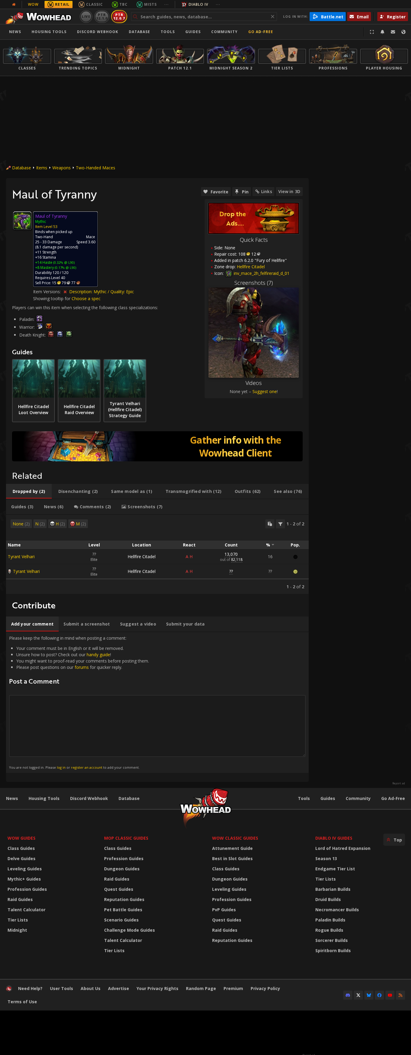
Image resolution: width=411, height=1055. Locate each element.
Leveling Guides (25, 869)
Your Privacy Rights (157, 988)
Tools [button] (168, 31)
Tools (304, 798)
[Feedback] (392, 31)
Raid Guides (20, 899)
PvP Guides (224, 909)
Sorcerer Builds (331, 940)
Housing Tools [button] (49, 31)
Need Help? (30, 988)
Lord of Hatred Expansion (342, 848)
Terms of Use (22, 1001)
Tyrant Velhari (21, 556)
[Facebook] (379, 995)
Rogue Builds (329, 930)
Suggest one (264, 391)
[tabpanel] (157, 554)
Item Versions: (47, 291)
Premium (233, 988)
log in (61, 767)
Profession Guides (27, 889)
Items (41, 168)
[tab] (29, 491)
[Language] (403, 31)
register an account (86, 767)
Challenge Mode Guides (129, 930)
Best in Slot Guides (232, 858)
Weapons (61, 168)
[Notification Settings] (382, 31)
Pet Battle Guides (123, 909)
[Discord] (347, 995)
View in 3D (289, 191)
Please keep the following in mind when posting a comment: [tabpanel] (79, 702)
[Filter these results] (280, 523)
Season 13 (326, 858)
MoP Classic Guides (126, 838)
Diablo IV (198, 4)
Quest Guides (118, 889)
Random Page (201, 988)
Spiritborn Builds (333, 950)
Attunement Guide (232, 848)
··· (166, 4)
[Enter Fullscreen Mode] (371, 31)
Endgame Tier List (335, 869)
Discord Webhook (97, 31)
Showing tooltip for (52, 298)
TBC (123, 4)
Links (266, 191)
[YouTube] (389, 995)
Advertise (118, 988)
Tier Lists (18, 920)
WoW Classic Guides (235, 838)
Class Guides (21, 848)
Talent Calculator (26, 909)
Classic (94, 4)
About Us (90, 988)
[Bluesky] (368, 995)
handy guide (98, 654)
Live (86, 16)
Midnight (17, 930)
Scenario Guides (121, 920)
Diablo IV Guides (333, 838)
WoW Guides (22, 838)
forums (82, 667)
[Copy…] (269, 523)
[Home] (40, 16)
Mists (150, 4)
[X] (358, 995)
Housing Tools (44, 798)
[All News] (14, 4)
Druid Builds (328, 899)
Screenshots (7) (253, 282)
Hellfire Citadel (142, 556)
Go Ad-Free (260, 31)
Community (224, 31)
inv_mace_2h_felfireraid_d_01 (261, 273)
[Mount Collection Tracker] (157, 446)
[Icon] (22, 220)
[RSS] (400, 995)
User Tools (61, 988)
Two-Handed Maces (95, 168)
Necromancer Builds (337, 909)
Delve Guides (22, 858)
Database (139, 31)
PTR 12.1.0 (101, 16)
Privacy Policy (265, 988)
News (15, 31)
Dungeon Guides (122, 869)
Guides (193, 31)
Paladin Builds (330, 920)
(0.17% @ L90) (65, 267)
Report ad (398, 783)
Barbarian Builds (333, 889)
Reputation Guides (124, 899)
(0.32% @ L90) (63, 262)
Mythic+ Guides (24, 879)
